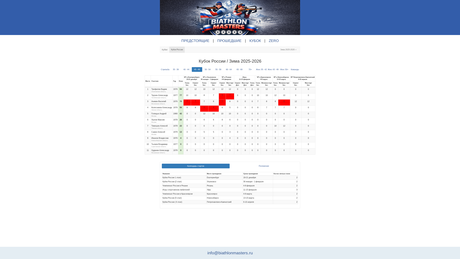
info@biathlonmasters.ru (230, 252)
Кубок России (177, 50)
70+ (250, 69)
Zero (274, 41)
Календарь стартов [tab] (195, 166)
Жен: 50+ (284, 69)
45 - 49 (197, 69)
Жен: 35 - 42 (261, 69)
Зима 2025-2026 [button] (287, 50)
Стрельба (165, 69)
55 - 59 (218, 69)
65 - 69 (239, 69)
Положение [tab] (264, 166)
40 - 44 (186, 69)
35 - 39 (176, 69)
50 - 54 (208, 69)
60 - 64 (229, 69)
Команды (295, 69)
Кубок (255, 41)
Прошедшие (229, 41)
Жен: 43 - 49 (273, 69)
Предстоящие (195, 41)
